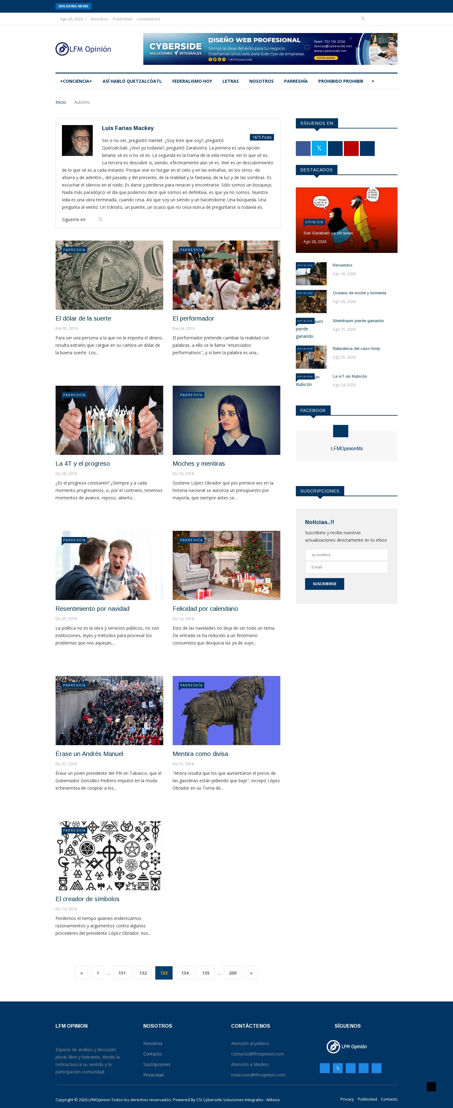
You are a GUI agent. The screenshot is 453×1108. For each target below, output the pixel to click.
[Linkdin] (391, 19)
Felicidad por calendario (205, 608)
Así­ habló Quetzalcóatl (132, 81)
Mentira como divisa (200, 753)
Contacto (389, 1099)
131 (122, 973)
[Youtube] (382, 19)
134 (185, 973)
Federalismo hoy (192, 81)
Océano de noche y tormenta (359, 293)
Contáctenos (149, 19)
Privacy (347, 1099)
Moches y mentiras (199, 463)
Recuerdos (343, 265)
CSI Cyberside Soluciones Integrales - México (238, 1099)
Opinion (314, 222)
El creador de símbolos (87, 899)
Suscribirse (325, 583)
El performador (193, 318)
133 (164, 973)
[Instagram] (364, 1068)
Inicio (60, 102)
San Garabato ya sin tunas (328, 233)
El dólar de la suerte (83, 318)
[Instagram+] (373, 19)
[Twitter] (363, 19)
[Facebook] (354, 19)
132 (143, 973)
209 (232, 973)
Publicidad (122, 19)
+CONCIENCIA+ (76, 81)
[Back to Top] (431, 1086)
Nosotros (99, 19)
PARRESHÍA (296, 81)
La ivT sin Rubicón (350, 376)
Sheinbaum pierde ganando (358, 320)
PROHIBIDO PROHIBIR (340, 81)
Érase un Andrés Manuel (89, 753)
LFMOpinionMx (347, 448)
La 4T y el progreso (82, 463)
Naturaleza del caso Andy (356, 348)
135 (206, 973)
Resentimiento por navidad (92, 608)
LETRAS (230, 81)
